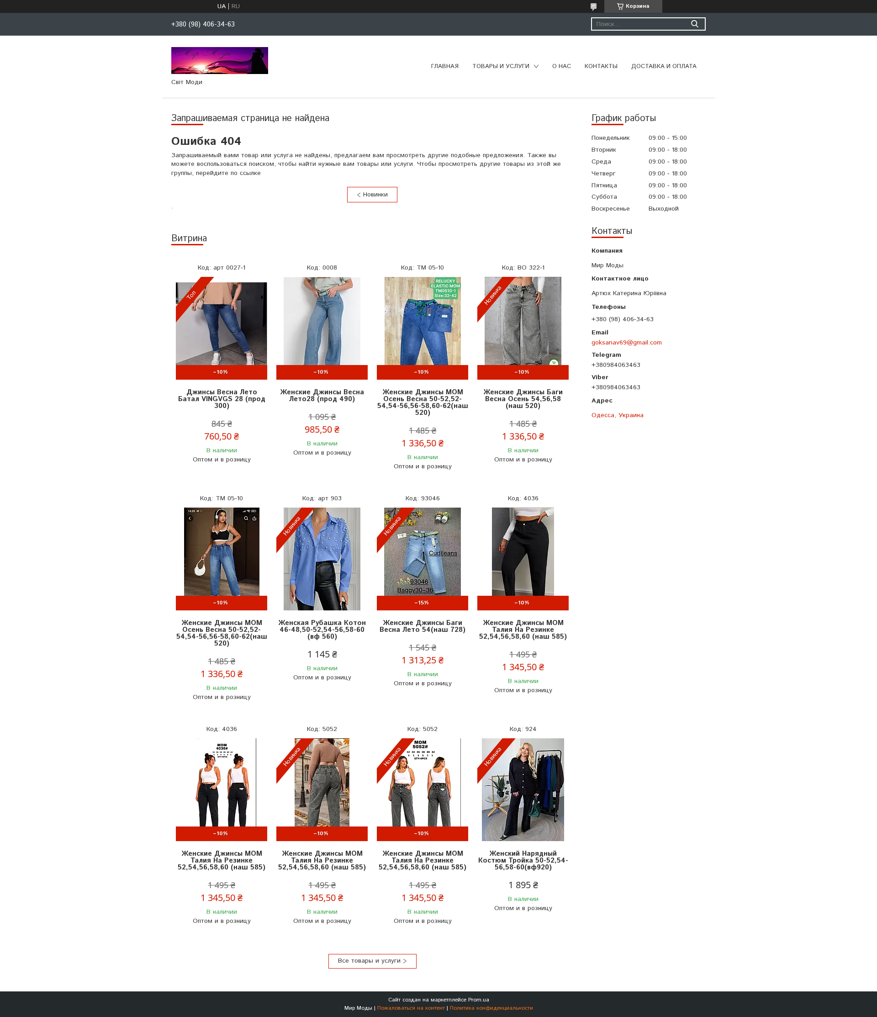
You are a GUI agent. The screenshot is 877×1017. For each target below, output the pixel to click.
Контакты (601, 66)
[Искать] (694, 24)
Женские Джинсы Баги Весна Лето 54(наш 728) (422, 626)
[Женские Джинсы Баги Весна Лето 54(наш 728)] (422, 559)
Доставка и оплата (664, 66)
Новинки (375, 194)
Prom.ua (478, 1000)
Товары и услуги (500, 66)
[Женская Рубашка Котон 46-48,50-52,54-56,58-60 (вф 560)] (322, 559)
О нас (561, 66)
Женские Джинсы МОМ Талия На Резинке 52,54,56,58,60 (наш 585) (523, 630)
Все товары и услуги (369, 960)
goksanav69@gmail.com (627, 342)
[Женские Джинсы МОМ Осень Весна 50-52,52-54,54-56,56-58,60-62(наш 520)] (422, 328)
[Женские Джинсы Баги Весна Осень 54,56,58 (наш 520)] (523, 328)
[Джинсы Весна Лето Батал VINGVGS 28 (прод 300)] (221, 328)
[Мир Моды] (219, 60)
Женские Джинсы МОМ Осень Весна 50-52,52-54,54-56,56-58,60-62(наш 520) (422, 402)
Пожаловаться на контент (411, 1008)
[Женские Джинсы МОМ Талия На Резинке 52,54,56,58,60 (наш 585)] (523, 559)
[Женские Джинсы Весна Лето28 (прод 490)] (322, 328)
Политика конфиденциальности (491, 1008)
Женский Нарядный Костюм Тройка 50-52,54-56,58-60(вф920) (523, 860)
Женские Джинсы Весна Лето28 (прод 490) (322, 396)
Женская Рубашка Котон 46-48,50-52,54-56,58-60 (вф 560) (322, 630)
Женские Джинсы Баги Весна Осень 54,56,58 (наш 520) (523, 399)
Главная (445, 66)
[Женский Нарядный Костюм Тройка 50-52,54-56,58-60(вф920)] (523, 789)
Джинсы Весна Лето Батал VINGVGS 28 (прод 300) (221, 399)
